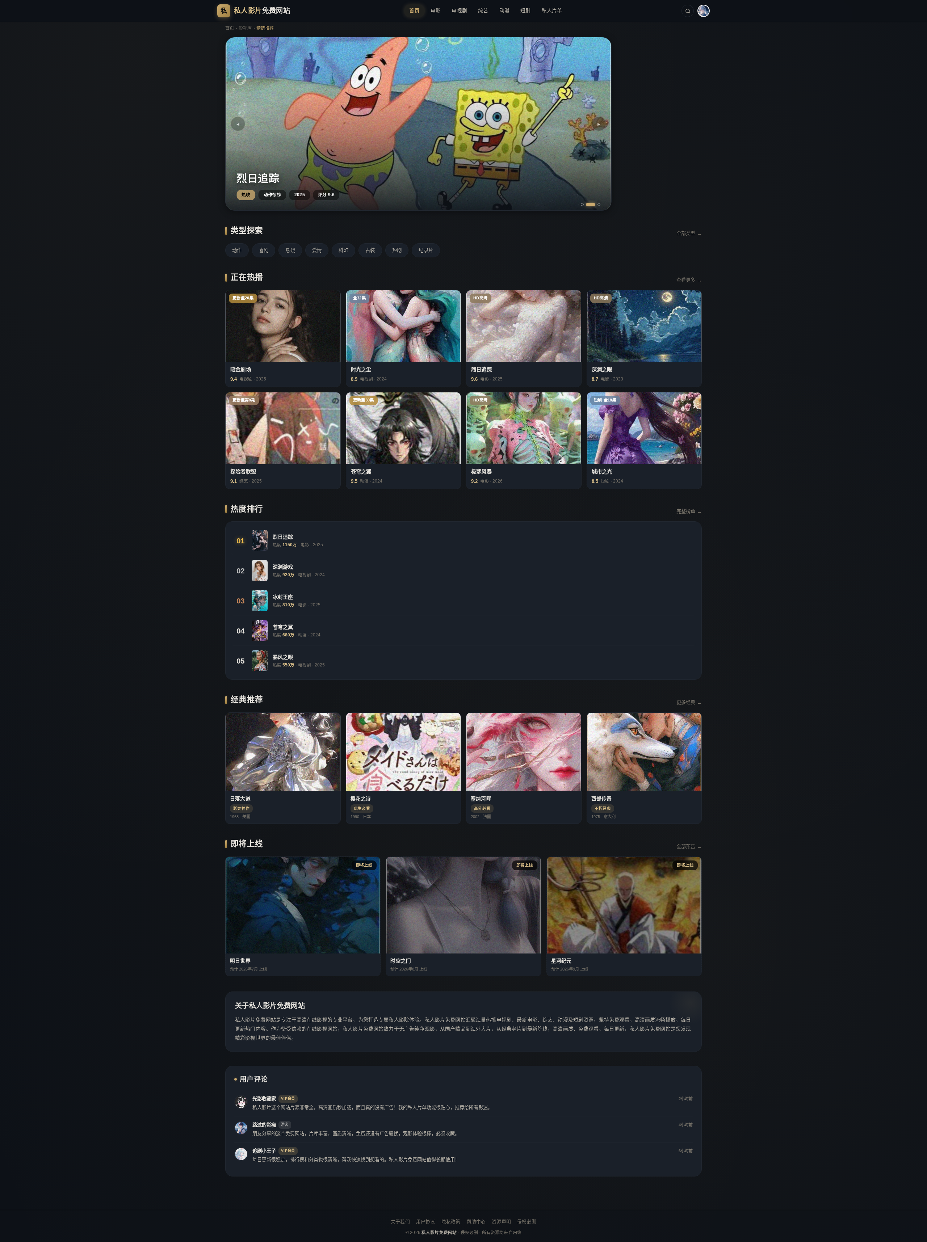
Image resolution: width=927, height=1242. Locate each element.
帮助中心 (476, 1221)
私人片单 (552, 10)
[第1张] (582, 204)
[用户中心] (703, 11)
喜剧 (264, 250)
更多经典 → (689, 702)
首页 (414, 10)
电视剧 (459, 10)
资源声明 (501, 1221)
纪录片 (426, 250)
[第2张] (587, 204)
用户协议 (425, 1221)
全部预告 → (689, 846)
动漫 (504, 10)
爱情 (317, 250)
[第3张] (595, 204)
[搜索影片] (687, 11)
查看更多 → (689, 280)
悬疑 (290, 250)
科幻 (343, 250)
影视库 (245, 28)
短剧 (525, 10)
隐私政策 (451, 1221)
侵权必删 (526, 1221)
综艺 (483, 10)
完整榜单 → (689, 511)
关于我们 (400, 1221)
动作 (237, 250)
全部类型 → (689, 233)
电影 (436, 10)
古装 (370, 250)
